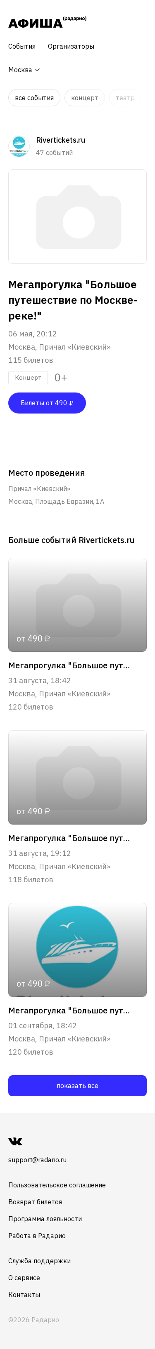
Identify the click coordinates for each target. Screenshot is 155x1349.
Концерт (84, 98)
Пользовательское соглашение (57, 1185)
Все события (34, 98)
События (22, 46)
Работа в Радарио (37, 1235)
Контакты (24, 1294)
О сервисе (24, 1278)
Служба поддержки (39, 1261)
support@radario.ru (37, 1160)
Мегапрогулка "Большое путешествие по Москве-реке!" (70, 665)
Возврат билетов (35, 1202)
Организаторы (71, 46)
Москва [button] (21, 70)
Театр (125, 98)
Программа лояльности (45, 1219)
